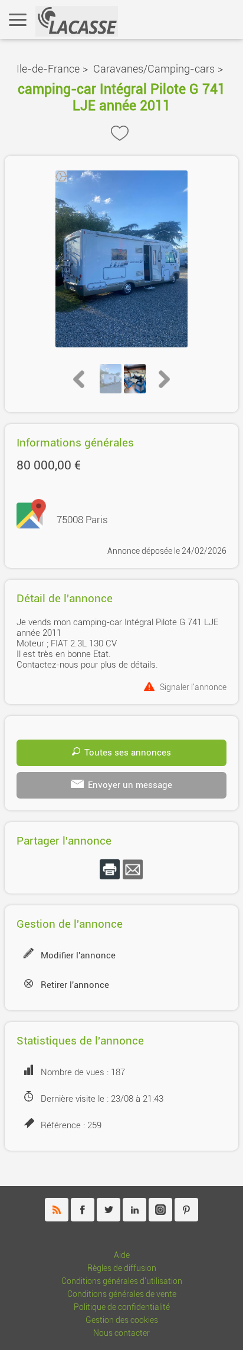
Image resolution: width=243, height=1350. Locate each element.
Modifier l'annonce (78, 955)
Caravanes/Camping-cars (154, 69)
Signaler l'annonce (193, 686)
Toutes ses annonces (127, 752)
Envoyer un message (130, 785)
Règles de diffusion (121, 1268)
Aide (122, 1255)
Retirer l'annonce (75, 985)
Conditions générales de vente (121, 1294)
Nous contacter (121, 1333)
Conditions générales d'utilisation (121, 1281)
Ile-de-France (48, 69)
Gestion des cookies (122, 1320)
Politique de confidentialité (122, 1307)
